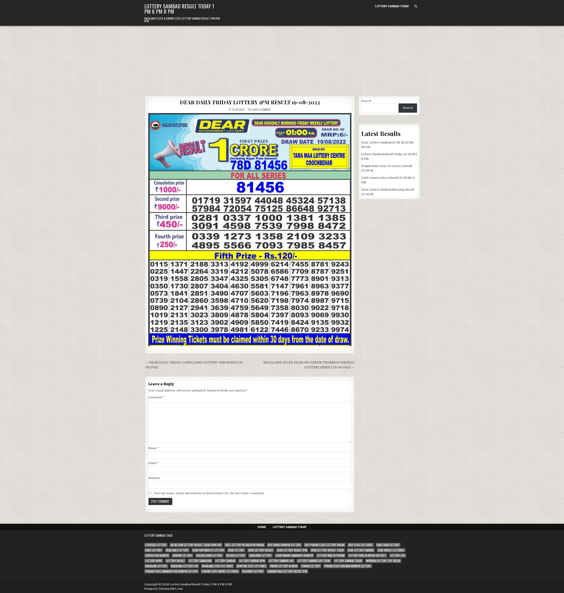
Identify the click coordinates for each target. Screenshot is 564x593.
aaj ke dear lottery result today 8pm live (196, 545)
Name (153, 448)
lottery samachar (200, 561)
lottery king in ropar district (367, 555)
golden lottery (235, 555)
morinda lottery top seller (383, 561)
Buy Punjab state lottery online (325, 545)
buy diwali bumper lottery (284, 545)
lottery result (175, 561)
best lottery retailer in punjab (244, 545)
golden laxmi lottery (209, 555)
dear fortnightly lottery (208, 550)
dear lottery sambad (361, 550)
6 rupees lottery (156, 545)
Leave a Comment (261, 109)
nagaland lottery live (184, 566)
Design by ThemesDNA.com (163, 588)
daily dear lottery (388, 545)
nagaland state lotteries (217, 566)
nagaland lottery (156, 566)
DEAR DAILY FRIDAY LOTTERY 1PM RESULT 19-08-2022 (250, 102)
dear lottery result (260, 550)
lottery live (397, 555)
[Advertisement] (282, 59)
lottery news (153, 561)
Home (262, 527)
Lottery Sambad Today (392, 6)
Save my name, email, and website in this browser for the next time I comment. (209, 493)
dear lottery (236, 550)
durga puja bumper (157, 555)
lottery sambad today (348, 561)
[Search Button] (416, 6)
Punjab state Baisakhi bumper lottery (347, 566)
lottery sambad (225, 561)
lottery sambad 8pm (252, 561)
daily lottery (153, 550)
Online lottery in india (283, 566)
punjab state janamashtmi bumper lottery (171, 571)
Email (153, 463)
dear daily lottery (177, 550)
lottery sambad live (281, 561)
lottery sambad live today (314, 561)
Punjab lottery (310, 566)
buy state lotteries (361, 545)
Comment (156, 397)
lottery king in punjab (331, 555)
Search (366, 101)
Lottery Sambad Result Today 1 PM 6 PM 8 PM (179, 8)
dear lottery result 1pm (292, 550)
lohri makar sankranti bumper (294, 555)
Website (154, 478)
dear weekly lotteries (391, 550)
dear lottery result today (327, 550)
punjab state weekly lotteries (220, 571)
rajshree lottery (252, 571)
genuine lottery (182, 555)
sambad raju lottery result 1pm (287, 571)
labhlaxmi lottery (260, 555)
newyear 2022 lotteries (251, 566)
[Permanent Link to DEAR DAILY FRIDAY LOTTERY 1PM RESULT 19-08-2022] (249, 229)
